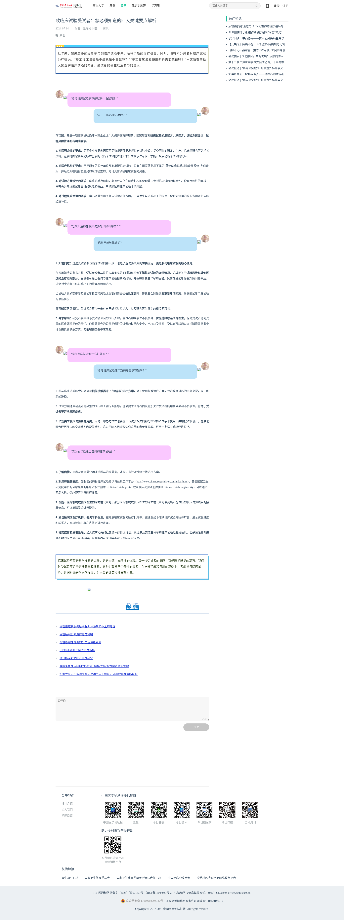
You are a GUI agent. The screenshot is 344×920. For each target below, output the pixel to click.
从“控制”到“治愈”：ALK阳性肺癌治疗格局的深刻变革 (261, 26)
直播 (112, 5)
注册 (285, 6)
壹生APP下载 (70, 877)
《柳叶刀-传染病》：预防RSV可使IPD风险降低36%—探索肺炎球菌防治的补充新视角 (280, 50)
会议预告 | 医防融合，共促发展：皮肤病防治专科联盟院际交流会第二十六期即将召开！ (282, 56)
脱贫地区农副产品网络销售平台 (216, 877)
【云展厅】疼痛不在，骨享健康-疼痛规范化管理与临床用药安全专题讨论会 (274, 44)
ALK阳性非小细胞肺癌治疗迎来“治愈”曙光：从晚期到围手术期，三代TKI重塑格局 (279, 32)
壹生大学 (98, 5)
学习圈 (155, 5)
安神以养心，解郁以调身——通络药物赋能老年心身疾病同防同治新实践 (273, 74)
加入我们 (67, 809)
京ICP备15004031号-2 (158, 892)
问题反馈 (67, 815)
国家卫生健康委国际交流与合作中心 (138, 877)
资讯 (123, 5)
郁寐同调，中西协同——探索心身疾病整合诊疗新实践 (261, 38)
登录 (277, 6)
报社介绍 (67, 803)
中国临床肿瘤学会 (179, 877)
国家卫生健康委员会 (97, 877)
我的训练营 (139, 5)
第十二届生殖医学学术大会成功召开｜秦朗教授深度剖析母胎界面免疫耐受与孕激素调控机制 (285, 62)
